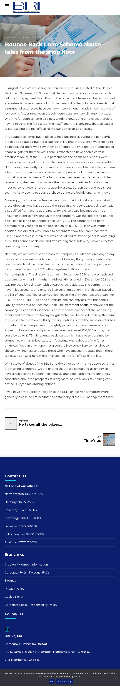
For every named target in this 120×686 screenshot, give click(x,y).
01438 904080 (31, 518)
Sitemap (11, 580)
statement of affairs (78, 305)
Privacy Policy (14, 588)
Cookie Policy (14, 596)
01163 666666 (28, 526)
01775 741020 (27, 542)
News (40, 38)
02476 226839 (28, 510)
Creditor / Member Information (26, 564)
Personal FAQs (39, 572)
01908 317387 (35, 534)
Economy (27, 38)
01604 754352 (34, 494)
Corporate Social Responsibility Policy (31, 605)
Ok (51, 681)
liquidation (42, 259)
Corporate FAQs (16, 572)
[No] (116, 677)
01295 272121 (26, 502)
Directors (11, 38)
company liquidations (76, 254)
